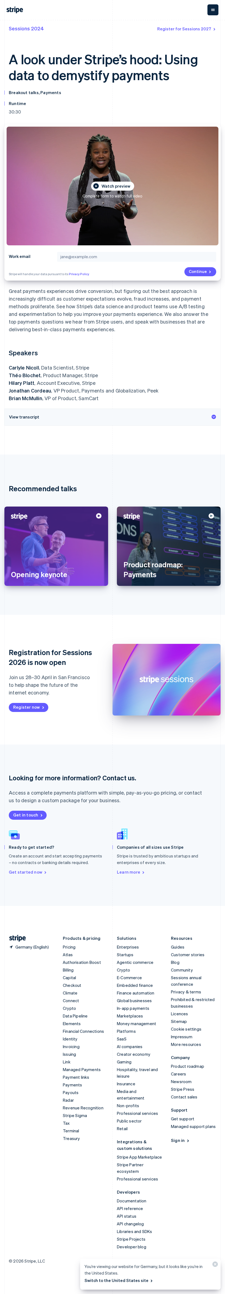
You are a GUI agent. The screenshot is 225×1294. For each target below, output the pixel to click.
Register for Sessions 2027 (184, 28)
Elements (72, 1023)
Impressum (181, 1036)
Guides (177, 947)
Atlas (68, 954)
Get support (182, 1118)
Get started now (25, 872)
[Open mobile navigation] (212, 9)
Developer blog (131, 1246)
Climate (70, 993)
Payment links (76, 1077)
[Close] (214, 1265)
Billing (68, 970)
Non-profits (128, 1105)
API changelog (130, 1223)
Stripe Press (182, 1089)
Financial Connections (83, 1031)
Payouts (70, 1092)
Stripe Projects (131, 1239)
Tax (66, 1123)
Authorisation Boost (82, 962)
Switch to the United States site (116, 1280)
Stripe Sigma (75, 1115)
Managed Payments (82, 1069)
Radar (68, 1100)
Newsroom (181, 1081)
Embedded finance (135, 985)
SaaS (121, 1039)
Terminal (71, 1130)
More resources (186, 1044)
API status (126, 1216)
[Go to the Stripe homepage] (15, 938)
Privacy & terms (186, 992)
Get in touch (25, 815)
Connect (71, 1000)
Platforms (126, 1031)
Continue (198, 271)
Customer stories (187, 954)
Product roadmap (187, 1066)
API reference (130, 1208)
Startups (125, 954)
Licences (179, 1013)
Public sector (129, 1121)
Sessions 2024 (26, 28)
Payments (72, 1084)
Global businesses (134, 1000)
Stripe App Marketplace (139, 1157)
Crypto (69, 1008)
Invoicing (71, 1046)
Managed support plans (193, 1126)
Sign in (178, 1140)
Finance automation (135, 993)
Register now (26, 707)
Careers (178, 1074)
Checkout (72, 985)
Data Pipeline (75, 1016)
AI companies (129, 1046)
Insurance (126, 1083)
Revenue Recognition (83, 1107)
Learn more (128, 872)
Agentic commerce (135, 962)
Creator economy (133, 1054)
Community (182, 970)
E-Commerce (129, 977)
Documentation (132, 1200)
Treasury (71, 1138)
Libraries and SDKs (134, 1231)
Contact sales (184, 1097)
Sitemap (179, 1021)
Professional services (137, 1113)
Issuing (69, 1054)
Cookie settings (186, 1029)
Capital (69, 977)
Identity (70, 1039)
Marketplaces (130, 1016)
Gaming (124, 1062)
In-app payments (133, 1008)
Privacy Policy (79, 274)
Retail (122, 1128)
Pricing (69, 947)
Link (67, 1062)
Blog (175, 962)
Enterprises (128, 947)
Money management (136, 1023)
